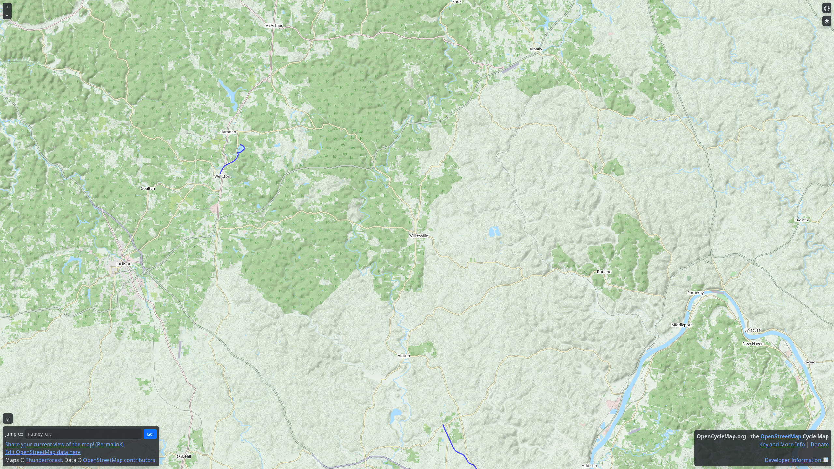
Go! (150, 434)
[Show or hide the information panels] (8, 418)
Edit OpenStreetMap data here (43, 452)
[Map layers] (826, 21)
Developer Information (793, 459)
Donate (820, 444)
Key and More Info (782, 444)
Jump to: (14, 434)
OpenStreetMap (780, 436)
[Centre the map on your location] (826, 8)
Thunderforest (44, 459)
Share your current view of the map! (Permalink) (64, 444)
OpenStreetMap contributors (119, 459)
